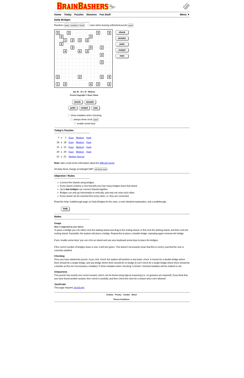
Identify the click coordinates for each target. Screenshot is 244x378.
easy (67, 25)
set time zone (101, 169)
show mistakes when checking (86, 115)
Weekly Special (76, 156)
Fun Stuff (105, 14)
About (134, 295)
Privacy (118, 295)
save (130, 25)
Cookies (109, 295)
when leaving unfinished (111, 25)
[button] (58, 33)
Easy (71, 138)
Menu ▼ (185, 14)
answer (90, 102)
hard (82, 25)
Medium (80, 138)
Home (57, 14)
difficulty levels (107, 163)
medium (74, 25)
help (65, 208)
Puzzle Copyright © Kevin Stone (84, 95)
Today (67, 14)
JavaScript (79, 287)
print (72, 108)
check (77, 102)
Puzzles (79, 14)
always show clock (83, 119)
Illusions (91, 14)
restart (84, 108)
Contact (126, 295)
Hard (88, 138)
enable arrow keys (86, 123)
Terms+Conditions (121, 299)
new (95, 108)
